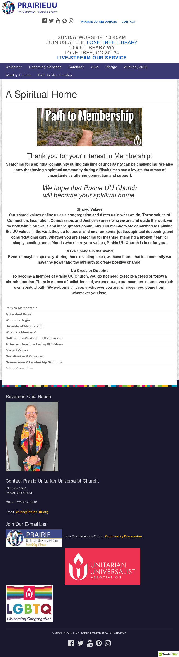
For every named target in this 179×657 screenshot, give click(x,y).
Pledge (111, 67)
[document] (89, 229)
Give (95, 67)
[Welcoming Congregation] (31, 603)
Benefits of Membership (25, 326)
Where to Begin (18, 320)
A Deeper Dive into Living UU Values (34, 344)
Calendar (76, 67)
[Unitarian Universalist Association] (104, 566)
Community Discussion (123, 536)
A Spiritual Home (19, 314)
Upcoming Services (45, 67)
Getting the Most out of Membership (34, 338)
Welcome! (14, 67)
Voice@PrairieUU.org (32, 512)
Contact (129, 21)
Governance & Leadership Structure (34, 362)
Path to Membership (55, 75)
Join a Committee (19, 368)
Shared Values (17, 350)
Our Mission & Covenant (25, 356)
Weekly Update (18, 75)
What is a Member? (21, 332)
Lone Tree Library (112, 42)
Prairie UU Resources (99, 21)
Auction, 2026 (136, 67)
